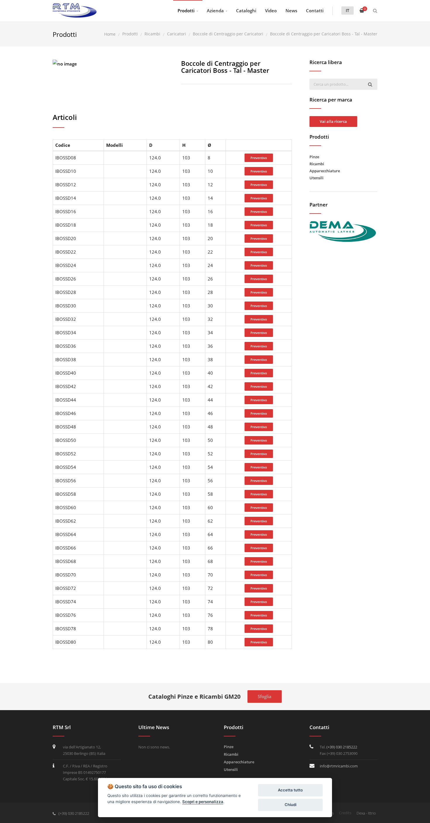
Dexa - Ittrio (366, 813)
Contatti (315, 10)
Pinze (314, 156)
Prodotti (186, 10)
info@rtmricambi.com (339, 766)
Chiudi (290, 804)
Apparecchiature (324, 170)
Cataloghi (246, 10)
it (347, 10)
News (291, 10)
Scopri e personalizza (202, 801)
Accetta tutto (290, 790)
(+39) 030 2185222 (341, 747)
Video (271, 10)
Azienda (215, 10)
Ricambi (316, 163)
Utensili (316, 177)
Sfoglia (264, 696)
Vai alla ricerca (333, 121)
